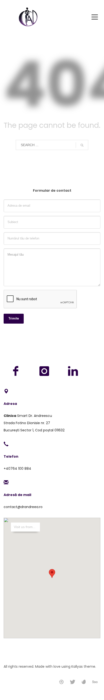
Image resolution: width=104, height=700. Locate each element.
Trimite (13, 318)
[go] (82, 145)
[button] (52, 573)
